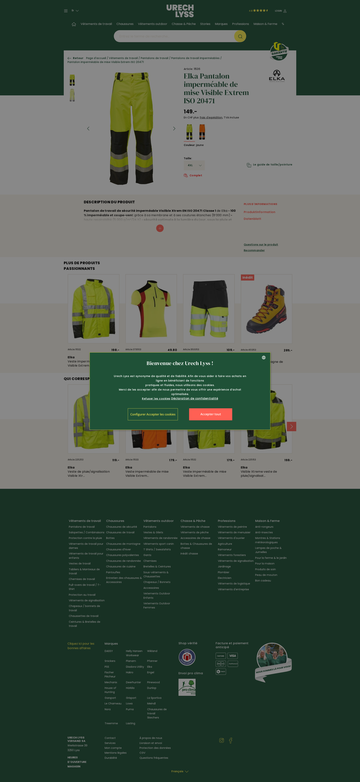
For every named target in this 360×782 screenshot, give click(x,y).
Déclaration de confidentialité (194, 398)
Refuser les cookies (156, 398)
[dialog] (180, 391)
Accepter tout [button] (210, 414)
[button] (153, 414)
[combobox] (264, 357)
